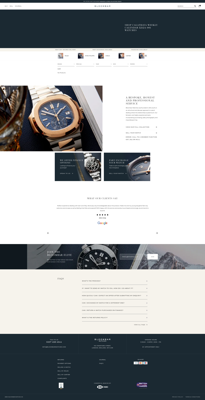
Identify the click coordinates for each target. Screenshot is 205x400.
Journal (18, 6)
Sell (11, 6)
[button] (115, 281)
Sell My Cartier (64, 374)
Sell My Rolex (63, 371)
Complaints (62, 378)
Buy (6, 6)
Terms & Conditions (193, 397)
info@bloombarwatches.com (54, 347)
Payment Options (64, 363)
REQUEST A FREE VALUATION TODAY (111, 1)
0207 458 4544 (54, 342)
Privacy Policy (177, 397)
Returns (61, 359)
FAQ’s (101, 363)
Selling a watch (64, 367)
